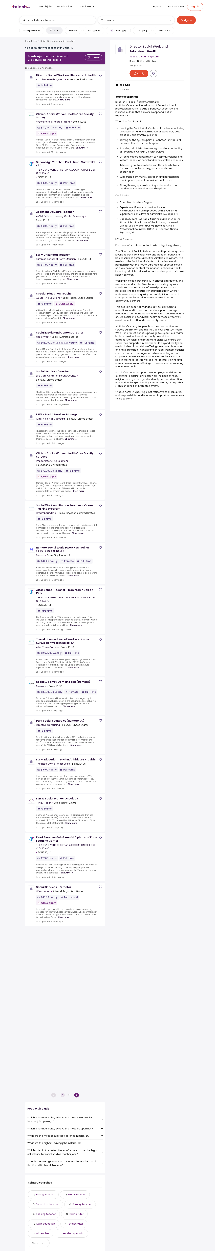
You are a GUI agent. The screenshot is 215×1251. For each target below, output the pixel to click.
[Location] (133, 20)
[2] (76, 1095)
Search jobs (31, 41)
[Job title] (55, 20)
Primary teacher (82, 1204)
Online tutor (76, 1214)
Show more (64, 99)
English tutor (76, 1223)
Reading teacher (46, 1214)
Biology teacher (45, 1194)
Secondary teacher (47, 1204)
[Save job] (100, 75)
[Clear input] (91, 20)
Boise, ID (44, 41)
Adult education (45, 1223)
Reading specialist (73, 1233)
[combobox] (57, 20)
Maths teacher (76, 1194)
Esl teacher (42, 1233)
